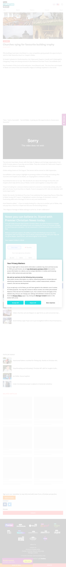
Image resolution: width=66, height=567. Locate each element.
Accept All (15, 303)
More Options (50, 303)
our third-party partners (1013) (37, 269)
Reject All (33, 303)
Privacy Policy (17, 296)
